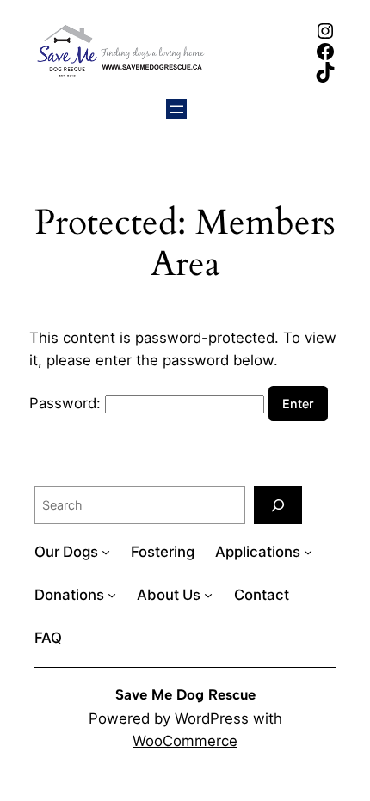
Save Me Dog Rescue (185, 694)
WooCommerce (185, 740)
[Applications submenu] (308, 551)
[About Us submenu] (208, 594)
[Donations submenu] (112, 594)
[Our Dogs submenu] (106, 551)
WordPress (212, 718)
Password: (67, 403)
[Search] (278, 504)
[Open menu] (176, 109)
